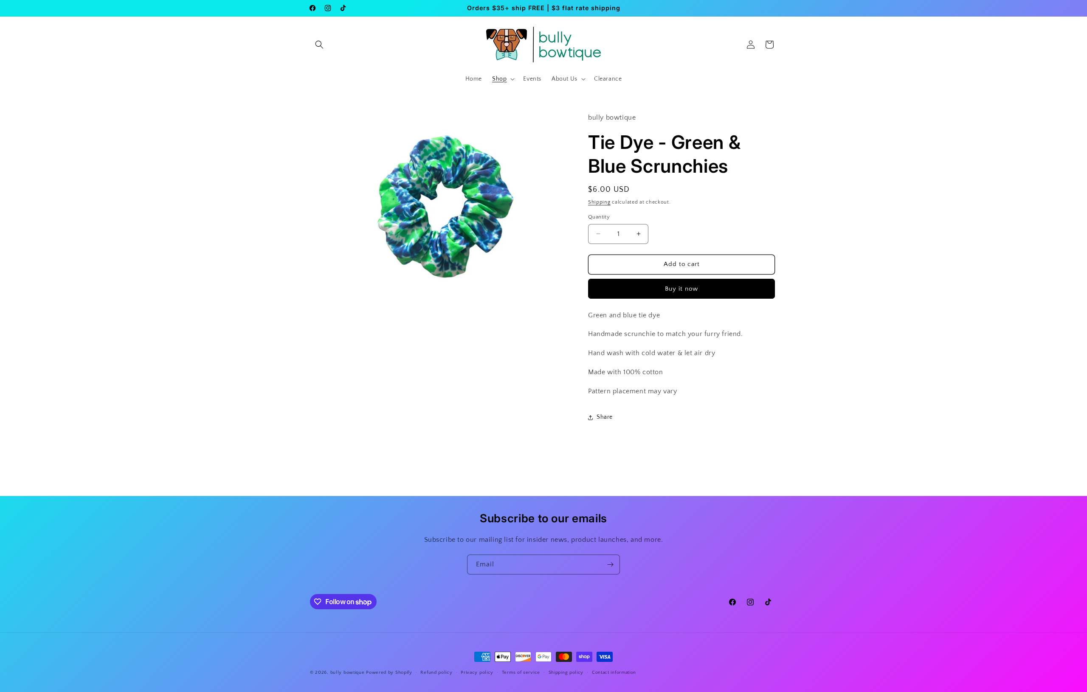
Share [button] (605, 417)
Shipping (599, 202)
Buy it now (681, 288)
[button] (319, 44)
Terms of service (521, 672)
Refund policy (436, 672)
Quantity (599, 217)
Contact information (614, 672)
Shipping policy (566, 672)
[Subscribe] (610, 564)
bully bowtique (347, 672)
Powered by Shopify (389, 672)
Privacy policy (477, 672)
